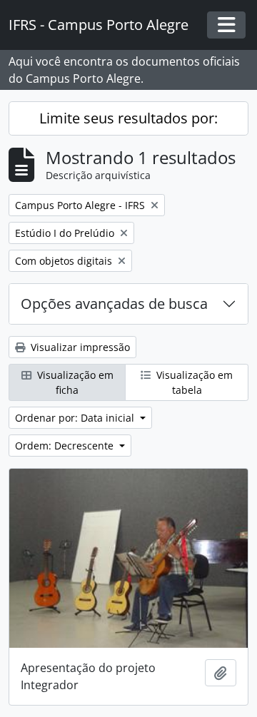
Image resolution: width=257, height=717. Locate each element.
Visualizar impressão (79, 347)
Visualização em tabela (193, 382)
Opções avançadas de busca (114, 303)
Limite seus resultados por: (128, 118)
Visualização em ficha (74, 382)
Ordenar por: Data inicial (76, 417)
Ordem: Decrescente (65, 445)
